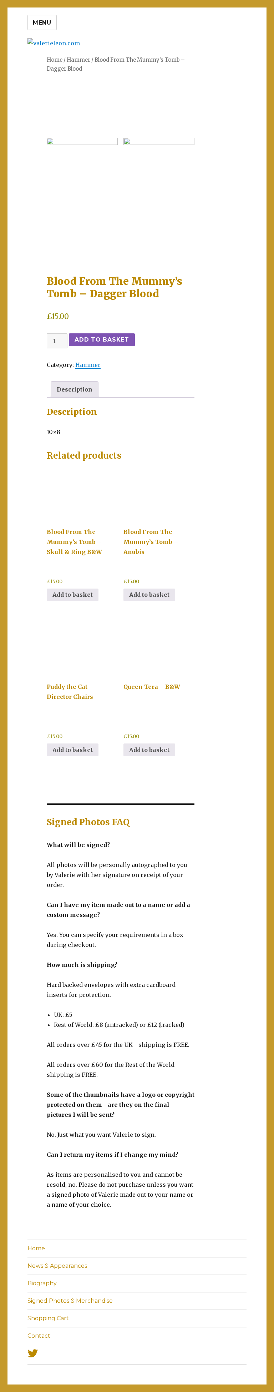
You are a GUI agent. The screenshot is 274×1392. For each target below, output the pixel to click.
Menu (42, 22)
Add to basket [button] (72, 749)
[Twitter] (137, 1353)
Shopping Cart (48, 1318)
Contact (38, 1335)
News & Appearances (57, 1265)
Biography (42, 1283)
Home (36, 1248)
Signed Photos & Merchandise (70, 1300)
